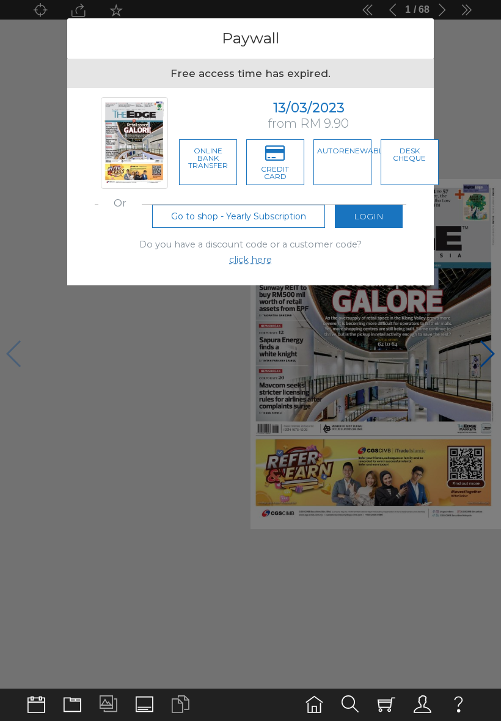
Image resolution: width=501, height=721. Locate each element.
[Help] (459, 705)
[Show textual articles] (181, 705)
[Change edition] (36, 705)
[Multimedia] (108, 705)
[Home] (314, 705)
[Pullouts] (72, 705)
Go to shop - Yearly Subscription (238, 216)
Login (369, 216)
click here (250, 259)
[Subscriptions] (386, 705)
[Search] (350, 705)
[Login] (422, 705)
